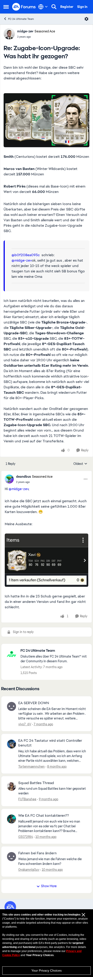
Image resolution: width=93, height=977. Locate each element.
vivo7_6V (24, 724)
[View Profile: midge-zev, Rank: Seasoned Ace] (9, 33)
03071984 (25, 837)
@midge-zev (22, 260)
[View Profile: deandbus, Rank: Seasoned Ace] (9, 479)
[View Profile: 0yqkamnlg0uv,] (11, 856)
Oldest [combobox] (80, 464)
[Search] (54, 6)
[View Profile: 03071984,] (11, 818)
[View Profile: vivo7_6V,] (11, 706)
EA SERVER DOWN (33, 703)
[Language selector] (43, 6)
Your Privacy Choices (46, 970)
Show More (49, 886)
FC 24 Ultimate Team (21, 19)
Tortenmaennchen (31, 766)
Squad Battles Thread (36, 783)
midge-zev (25, 31)
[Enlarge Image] (46, 120)
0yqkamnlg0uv (28, 870)
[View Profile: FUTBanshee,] (11, 786)
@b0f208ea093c (26, 255)
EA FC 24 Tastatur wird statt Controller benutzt (50, 743)
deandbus (23, 477)
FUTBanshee (27, 799)
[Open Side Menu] (6, 6)
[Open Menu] (86, 19)
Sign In (82, 7)
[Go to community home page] (24, 7)
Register (66, 7)
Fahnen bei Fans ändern (37, 853)
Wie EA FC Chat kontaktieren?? (43, 815)
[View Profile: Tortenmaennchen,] (11, 744)
